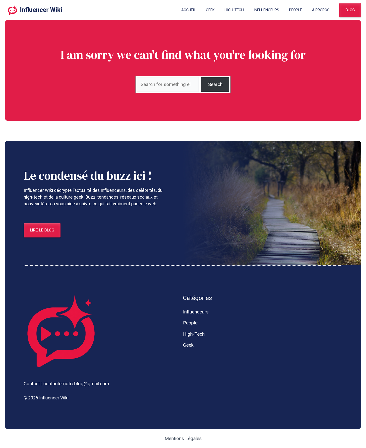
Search (215, 84)
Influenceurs (266, 10)
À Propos (320, 10)
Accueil (188, 10)
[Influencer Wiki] (12, 9)
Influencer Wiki (41, 9)
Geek (210, 10)
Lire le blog (42, 230)
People (295, 10)
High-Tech (234, 10)
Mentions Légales (183, 438)
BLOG (350, 10)
